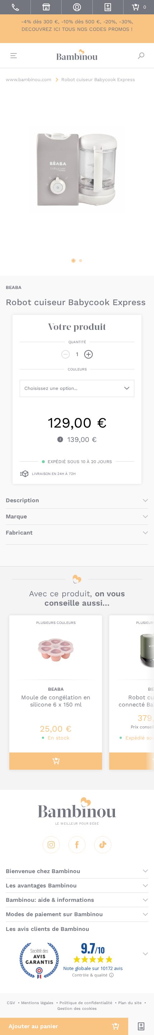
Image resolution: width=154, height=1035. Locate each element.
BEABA (13, 287)
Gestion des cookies (77, 1008)
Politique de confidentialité (85, 1003)
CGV (11, 1003)
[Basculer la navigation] (13, 55)
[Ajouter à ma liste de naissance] (141, 1026)
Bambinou (77, 54)
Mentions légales (37, 1003)
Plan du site (129, 1003)
